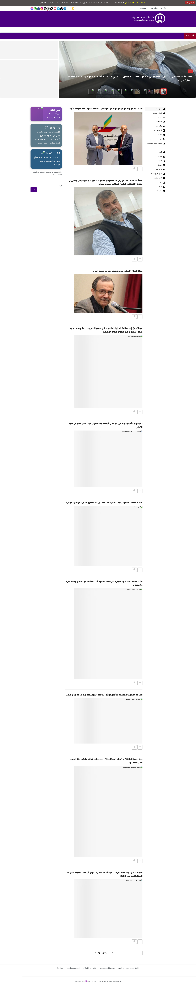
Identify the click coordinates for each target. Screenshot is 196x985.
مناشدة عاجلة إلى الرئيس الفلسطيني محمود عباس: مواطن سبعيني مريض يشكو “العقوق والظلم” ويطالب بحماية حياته (105, 182)
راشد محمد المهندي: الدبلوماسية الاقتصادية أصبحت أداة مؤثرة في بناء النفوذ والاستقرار (104, 583)
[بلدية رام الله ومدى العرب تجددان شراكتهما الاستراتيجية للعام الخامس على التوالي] (108, 459)
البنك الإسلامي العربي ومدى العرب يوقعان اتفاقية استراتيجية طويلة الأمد (106, 108)
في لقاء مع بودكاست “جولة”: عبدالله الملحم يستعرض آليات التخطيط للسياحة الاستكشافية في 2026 (104, 874)
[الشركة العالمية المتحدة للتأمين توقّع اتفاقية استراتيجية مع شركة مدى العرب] (108, 721)
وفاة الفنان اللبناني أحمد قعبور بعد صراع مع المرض (117, 271)
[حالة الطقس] (72, 8)
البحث (59, 186)
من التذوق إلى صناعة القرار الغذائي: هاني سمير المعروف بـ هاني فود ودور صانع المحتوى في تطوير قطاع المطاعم (106, 330)
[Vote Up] (139, 169)
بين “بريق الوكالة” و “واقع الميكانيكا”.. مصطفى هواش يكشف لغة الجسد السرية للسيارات (106, 761)
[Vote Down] (134, 169)
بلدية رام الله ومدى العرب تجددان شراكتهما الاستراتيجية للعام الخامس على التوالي (105, 425)
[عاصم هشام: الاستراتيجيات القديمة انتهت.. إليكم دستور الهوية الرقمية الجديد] (108, 536)
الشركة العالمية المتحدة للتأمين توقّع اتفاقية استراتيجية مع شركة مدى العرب (104, 695)
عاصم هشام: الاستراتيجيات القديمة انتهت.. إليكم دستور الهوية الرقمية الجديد (104, 502)
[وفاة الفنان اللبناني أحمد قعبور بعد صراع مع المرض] (108, 293)
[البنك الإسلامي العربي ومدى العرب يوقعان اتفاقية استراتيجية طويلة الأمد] (108, 138)
